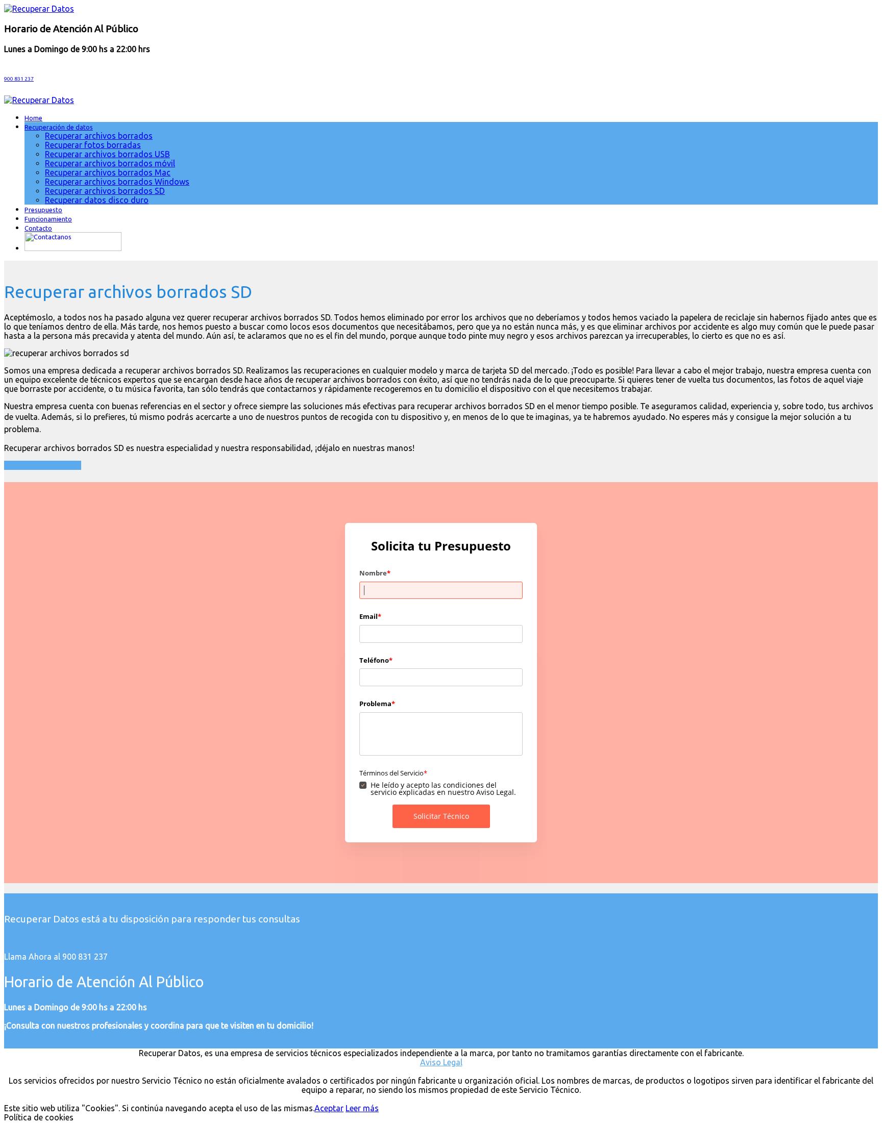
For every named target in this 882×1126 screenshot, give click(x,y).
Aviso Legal (441, 1062)
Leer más (362, 1108)
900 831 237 (19, 79)
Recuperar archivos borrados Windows (117, 181)
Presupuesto (43, 209)
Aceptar (329, 1108)
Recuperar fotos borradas (93, 144)
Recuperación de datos (58, 127)
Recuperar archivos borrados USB (107, 154)
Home (33, 117)
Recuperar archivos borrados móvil (110, 163)
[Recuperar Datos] (39, 8)
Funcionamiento (48, 218)
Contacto (38, 228)
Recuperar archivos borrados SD (105, 190)
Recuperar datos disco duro (97, 200)
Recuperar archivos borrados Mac (107, 172)
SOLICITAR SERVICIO (42, 465)
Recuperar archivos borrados (99, 135)
